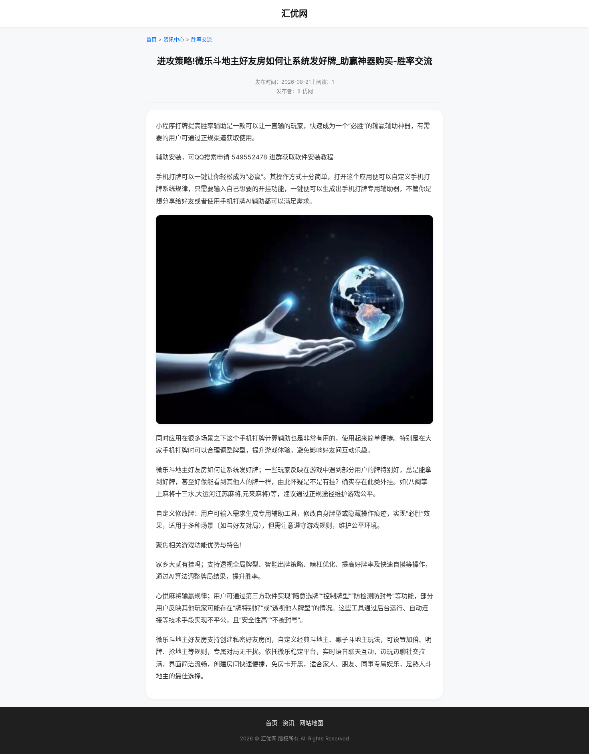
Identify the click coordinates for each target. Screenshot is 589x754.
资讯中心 (173, 39)
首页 (151, 39)
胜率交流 (201, 39)
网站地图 (311, 723)
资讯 (288, 723)
